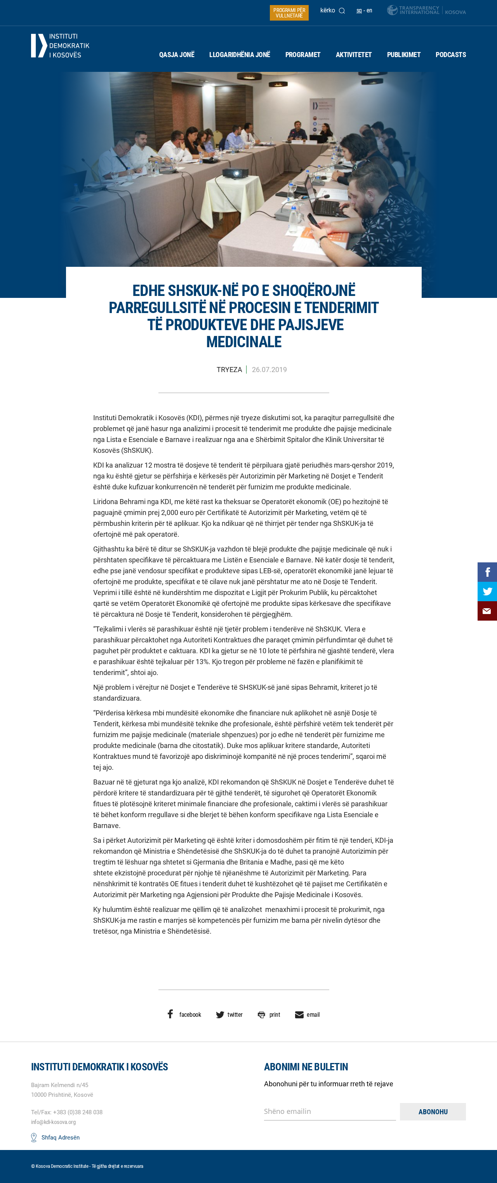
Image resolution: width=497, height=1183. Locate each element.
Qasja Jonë (177, 54)
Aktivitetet (354, 54)
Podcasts (451, 54)
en (369, 10)
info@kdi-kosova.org (53, 1122)
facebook (190, 1014)
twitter (235, 1014)
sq (359, 10)
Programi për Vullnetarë (289, 13)
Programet (303, 54)
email (313, 1014)
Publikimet (404, 54)
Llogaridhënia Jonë (239, 54)
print (274, 1014)
